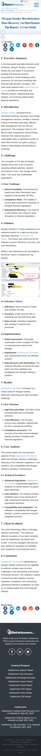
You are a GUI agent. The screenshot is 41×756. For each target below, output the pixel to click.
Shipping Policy (31, 740)
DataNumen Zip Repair (27, 353)
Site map (20, 747)
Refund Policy (14, 742)
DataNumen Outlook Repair (20, 670)
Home (3, 10)
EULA (27, 744)
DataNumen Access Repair (20, 681)
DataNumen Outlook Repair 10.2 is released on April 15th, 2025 (20, 719)
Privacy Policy (9, 740)
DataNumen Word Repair (20, 693)
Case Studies (10, 10)
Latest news (20, 707)
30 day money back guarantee (9, 8)
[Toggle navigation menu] (36, 5)
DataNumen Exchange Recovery (20, 678)
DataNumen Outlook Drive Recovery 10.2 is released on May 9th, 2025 (20, 712)
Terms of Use (34, 744)
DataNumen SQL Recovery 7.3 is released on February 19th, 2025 (20, 726)
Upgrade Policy (26, 742)
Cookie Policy (20, 740)
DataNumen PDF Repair (20, 689)
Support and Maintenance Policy (13, 744)
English (25, 1)
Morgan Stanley (8, 113)
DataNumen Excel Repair (20, 685)
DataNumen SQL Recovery (20, 674)
